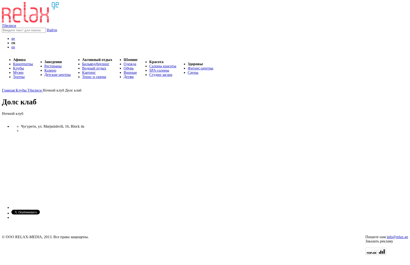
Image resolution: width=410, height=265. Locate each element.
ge (13, 39)
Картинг (89, 72)
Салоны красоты (162, 66)
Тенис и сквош (94, 77)
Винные (130, 72)
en (13, 47)
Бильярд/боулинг (95, 64)
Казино (50, 70)
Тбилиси (9, 25)
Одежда (130, 64)
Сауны (193, 72)
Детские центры (57, 75)
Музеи (18, 72)
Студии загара (160, 75)
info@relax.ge (397, 237)
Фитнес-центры (200, 68)
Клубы (18, 68)
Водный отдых (94, 68)
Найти (52, 30)
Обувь (129, 68)
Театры (19, 77)
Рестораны (53, 66)
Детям (129, 77)
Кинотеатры (23, 64)
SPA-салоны (159, 70)
